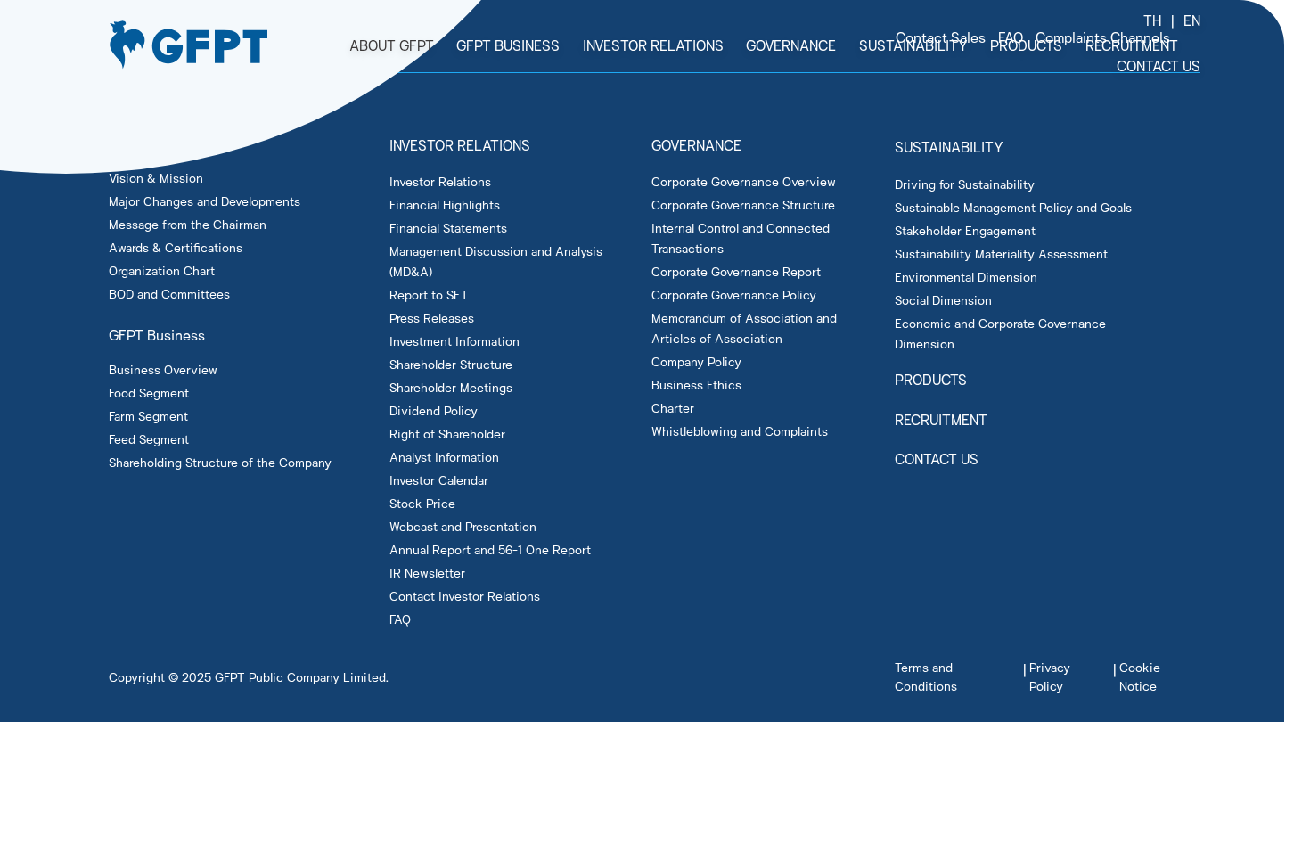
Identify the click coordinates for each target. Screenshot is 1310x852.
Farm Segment (148, 415)
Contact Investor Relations (464, 595)
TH (1152, 20)
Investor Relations (440, 181)
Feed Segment (149, 439)
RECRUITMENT (941, 419)
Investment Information (454, 341)
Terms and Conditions (926, 676)
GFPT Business (157, 334)
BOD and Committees (169, 293)
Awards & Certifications (175, 247)
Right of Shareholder (447, 433)
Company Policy (696, 361)
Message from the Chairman (187, 224)
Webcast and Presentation (462, 526)
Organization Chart (162, 270)
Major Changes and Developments (204, 201)
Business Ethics (696, 384)
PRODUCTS (931, 379)
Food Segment (149, 392)
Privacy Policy (1049, 676)
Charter (672, 407)
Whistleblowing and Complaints (739, 431)
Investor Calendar (438, 480)
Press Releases (431, 317)
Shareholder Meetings (450, 387)
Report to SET (429, 294)
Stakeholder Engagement (965, 230)
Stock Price (422, 503)
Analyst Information (444, 456)
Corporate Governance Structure (743, 204)
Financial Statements (448, 227)
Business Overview (163, 369)
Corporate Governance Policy (733, 294)
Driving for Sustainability (965, 184)
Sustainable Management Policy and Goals (1013, 207)
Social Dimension (943, 300)
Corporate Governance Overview (743, 181)
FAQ (400, 619)
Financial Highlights (444, 204)
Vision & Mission (156, 177)
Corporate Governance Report (736, 271)
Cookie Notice (1139, 676)
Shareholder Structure (450, 364)
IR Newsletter (427, 572)
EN (1191, 20)
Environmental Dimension (966, 276)
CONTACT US (936, 458)
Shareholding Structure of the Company (220, 462)
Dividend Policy (433, 410)
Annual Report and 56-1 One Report (490, 549)
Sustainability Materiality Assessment (1001, 253)
